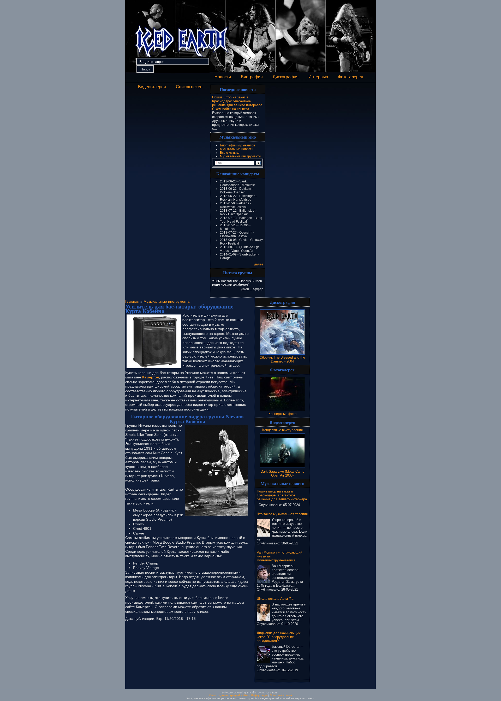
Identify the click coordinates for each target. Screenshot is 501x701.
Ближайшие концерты (237, 174)
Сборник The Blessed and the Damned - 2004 (282, 359)
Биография (252, 77)
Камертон (150, 377)
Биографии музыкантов (237, 145)
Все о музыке (230, 153)
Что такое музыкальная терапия (282, 514)
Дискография (286, 77)
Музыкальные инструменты (240, 156)
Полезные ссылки (281, 695)
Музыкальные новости (236, 149)
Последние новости (238, 89)
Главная (132, 301)
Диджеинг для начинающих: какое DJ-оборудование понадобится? (279, 637)
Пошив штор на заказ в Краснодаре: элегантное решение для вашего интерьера (237, 101)
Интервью (318, 77)
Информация (259, 695)
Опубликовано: (271, 505)
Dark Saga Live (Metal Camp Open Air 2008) (282, 473)
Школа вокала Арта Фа (275, 599)
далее (258, 264)
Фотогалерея (350, 77)
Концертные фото (282, 414)
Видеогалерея (152, 87)
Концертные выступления (282, 430)
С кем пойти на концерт (230, 109)
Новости (222, 77)
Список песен (189, 87)
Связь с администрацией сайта (229, 695)
